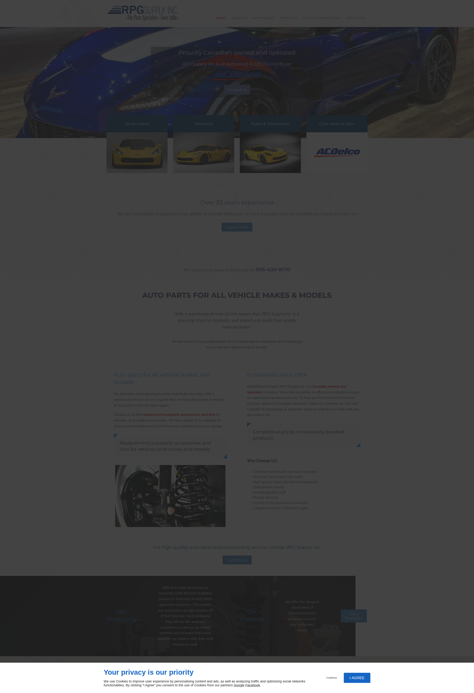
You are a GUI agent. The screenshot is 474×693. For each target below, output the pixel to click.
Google (239, 685)
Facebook (252, 685)
